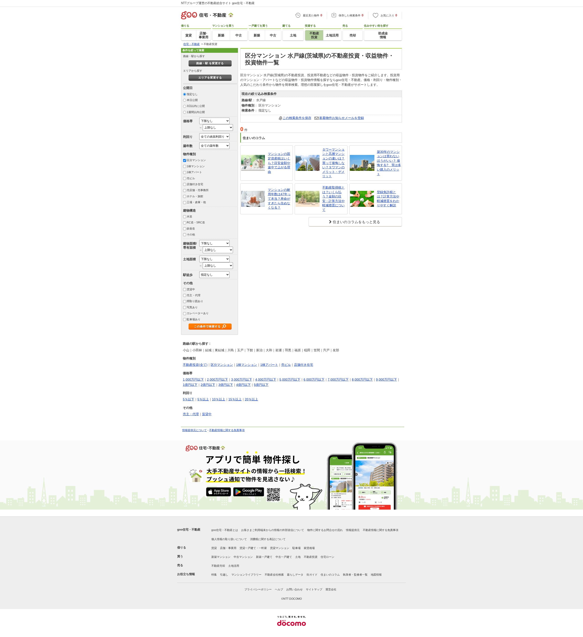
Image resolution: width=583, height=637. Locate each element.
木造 (189, 216)
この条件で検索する (207, 326)
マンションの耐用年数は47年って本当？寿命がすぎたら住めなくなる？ (279, 198)
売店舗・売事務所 (198, 190)
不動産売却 (218, 565)
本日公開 (192, 100)
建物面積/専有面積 (190, 245)
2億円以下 (208, 385)
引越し (224, 574)
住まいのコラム (330, 574)
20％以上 (251, 399)
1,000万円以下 (193, 379)
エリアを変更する (210, 77)
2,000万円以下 (217, 379)
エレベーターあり (198, 313)
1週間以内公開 (196, 112)
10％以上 (218, 399)
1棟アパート (194, 172)
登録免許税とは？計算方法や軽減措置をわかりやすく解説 (388, 198)
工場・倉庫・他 (196, 202)
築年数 (188, 146)
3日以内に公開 (196, 106)
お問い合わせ (294, 589)
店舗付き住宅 (195, 184)
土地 (298, 557)
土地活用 (233, 565)
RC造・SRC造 (196, 222)
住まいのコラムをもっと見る (356, 222)
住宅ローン (327, 557)
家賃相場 (309, 548)
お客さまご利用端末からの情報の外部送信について (272, 530)
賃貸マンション (279, 548)
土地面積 (189, 259)
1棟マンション (196, 166)
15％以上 (235, 399)
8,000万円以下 (362, 379)
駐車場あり (193, 319)
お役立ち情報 (186, 574)
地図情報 (376, 574)
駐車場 (296, 548)
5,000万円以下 (289, 379)
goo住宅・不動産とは (224, 530)
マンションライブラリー (246, 574)
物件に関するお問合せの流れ (325, 530)
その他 (191, 234)
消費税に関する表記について (268, 539)
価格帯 (188, 121)
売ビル (191, 178)
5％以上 (203, 399)
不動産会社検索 (274, 574)
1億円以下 (190, 385)
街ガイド (312, 574)
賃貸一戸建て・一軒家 (253, 548)
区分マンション (196, 160)
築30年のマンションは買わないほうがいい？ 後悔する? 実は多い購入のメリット (389, 163)
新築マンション (220, 557)
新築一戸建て (264, 557)
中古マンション (243, 557)
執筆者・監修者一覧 (355, 574)
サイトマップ (314, 589)
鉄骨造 (191, 228)
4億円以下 (243, 385)
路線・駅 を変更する (210, 63)
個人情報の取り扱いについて (229, 539)
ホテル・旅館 (195, 196)
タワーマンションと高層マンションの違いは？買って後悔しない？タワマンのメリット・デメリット (333, 163)
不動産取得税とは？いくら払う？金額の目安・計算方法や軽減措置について (333, 199)
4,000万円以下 (265, 379)
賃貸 (214, 548)
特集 (214, 574)
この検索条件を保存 (297, 118)
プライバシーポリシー (258, 589)
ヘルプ (279, 589)
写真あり (192, 307)
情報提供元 (353, 530)
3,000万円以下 (241, 379)
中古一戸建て (284, 557)
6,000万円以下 (314, 379)
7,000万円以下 (338, 379)
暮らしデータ (295, 574)
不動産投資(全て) (195, 365)
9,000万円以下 (386, 379)
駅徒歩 (188, 275)
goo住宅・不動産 (188, 529)
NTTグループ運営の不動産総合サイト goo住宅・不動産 (218, 3)
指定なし (192, 94)
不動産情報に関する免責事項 (227, 430)
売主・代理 (193, 295)
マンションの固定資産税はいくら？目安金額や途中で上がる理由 (279, 162)
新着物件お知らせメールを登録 (341, 118)
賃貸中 (191, 289)
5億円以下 (261, 385)
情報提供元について (194, 430)
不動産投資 (310, 557)
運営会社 (330, 589)
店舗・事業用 (228, 548)
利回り (188, 137)
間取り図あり (195, 301)
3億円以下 (225, 385)
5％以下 (188, 399)
